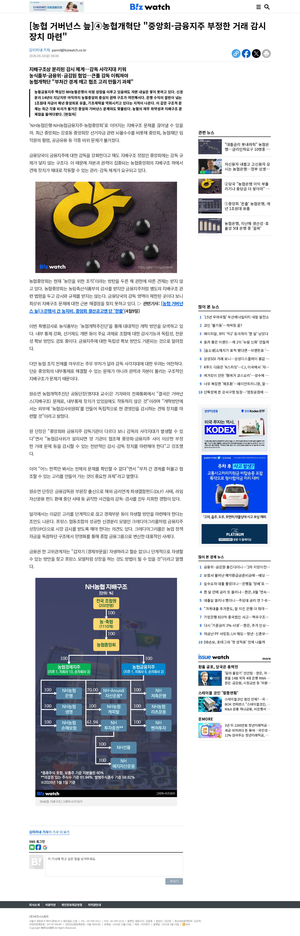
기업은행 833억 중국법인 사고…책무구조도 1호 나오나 (245, 617)
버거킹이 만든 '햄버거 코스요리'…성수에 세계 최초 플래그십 (248, 375)
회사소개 (34, 905)
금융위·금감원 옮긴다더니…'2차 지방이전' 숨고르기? (243, 567)
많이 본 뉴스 (208, 306)
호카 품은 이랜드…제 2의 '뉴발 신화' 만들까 (236, 342)
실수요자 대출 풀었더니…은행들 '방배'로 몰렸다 (239, 583)
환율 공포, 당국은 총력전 (218, 666)
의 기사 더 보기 (49, 832)
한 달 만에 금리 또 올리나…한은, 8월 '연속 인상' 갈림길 (245, 592)
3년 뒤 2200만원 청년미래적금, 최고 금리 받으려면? (260, 725)
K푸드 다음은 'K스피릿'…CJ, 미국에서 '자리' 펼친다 (242, 367)
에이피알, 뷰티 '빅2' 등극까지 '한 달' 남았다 (236, 333)
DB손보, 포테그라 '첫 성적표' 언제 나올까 (234, 642)
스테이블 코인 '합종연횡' (218, 692)
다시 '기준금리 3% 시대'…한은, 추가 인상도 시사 (240, 625)
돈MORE (205, 719)
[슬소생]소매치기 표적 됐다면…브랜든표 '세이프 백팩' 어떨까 (249, 350)
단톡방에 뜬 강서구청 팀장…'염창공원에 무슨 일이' (241, 392)
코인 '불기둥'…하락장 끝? (223, 325)
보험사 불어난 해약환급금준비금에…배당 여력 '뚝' (241, 575)
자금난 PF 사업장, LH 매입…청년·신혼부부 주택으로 (243, 633)
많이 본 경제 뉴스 (211, 556)
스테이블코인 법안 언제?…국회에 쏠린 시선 (255, 699)
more (266, 658)
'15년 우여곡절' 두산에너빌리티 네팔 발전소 (236, 317)
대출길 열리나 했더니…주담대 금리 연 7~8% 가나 (241, 600)
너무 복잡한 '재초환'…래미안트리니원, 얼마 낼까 (240, 383)
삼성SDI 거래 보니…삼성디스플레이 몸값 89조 (238, 358)
